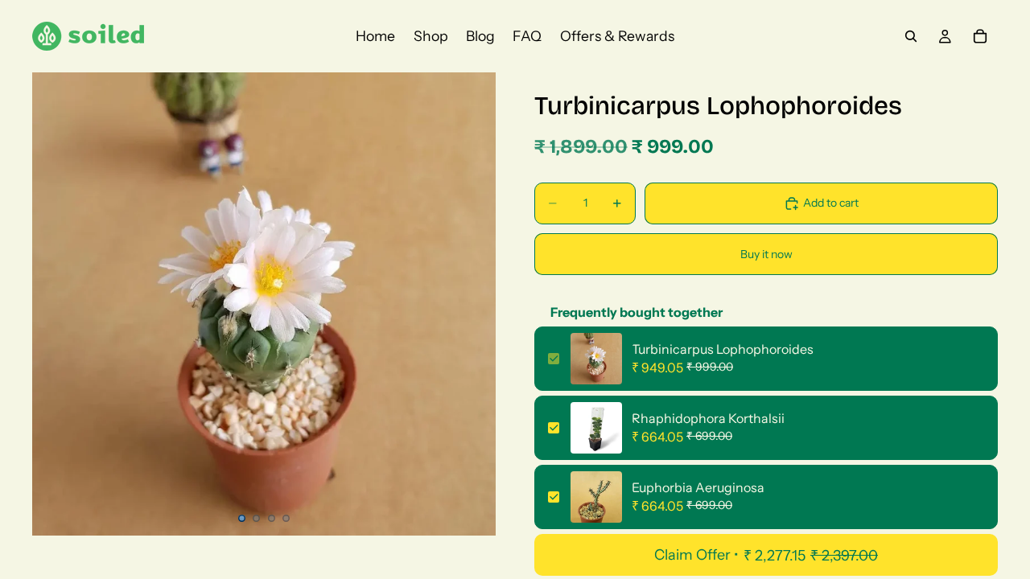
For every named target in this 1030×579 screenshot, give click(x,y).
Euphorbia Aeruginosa (698, 487)
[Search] (911, 36)
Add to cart (831, 202)
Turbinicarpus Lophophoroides (723, 349)
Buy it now (766, 254)
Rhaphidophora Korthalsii (708, 418)
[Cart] (980, 36)
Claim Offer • (766, 555)
